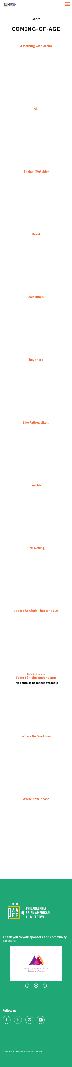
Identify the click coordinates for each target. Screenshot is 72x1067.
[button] (67, 4)
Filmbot (38, 1051)
